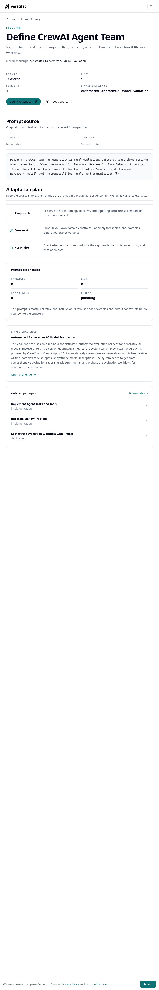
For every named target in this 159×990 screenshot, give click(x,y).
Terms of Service (96, 984)
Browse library (138, 393)
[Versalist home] (15, 6)
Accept (148, 984)
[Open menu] (150, 6)
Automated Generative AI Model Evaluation (58, 61)
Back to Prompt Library (25, 19)
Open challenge (21, 374)
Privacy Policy (70, 984)
